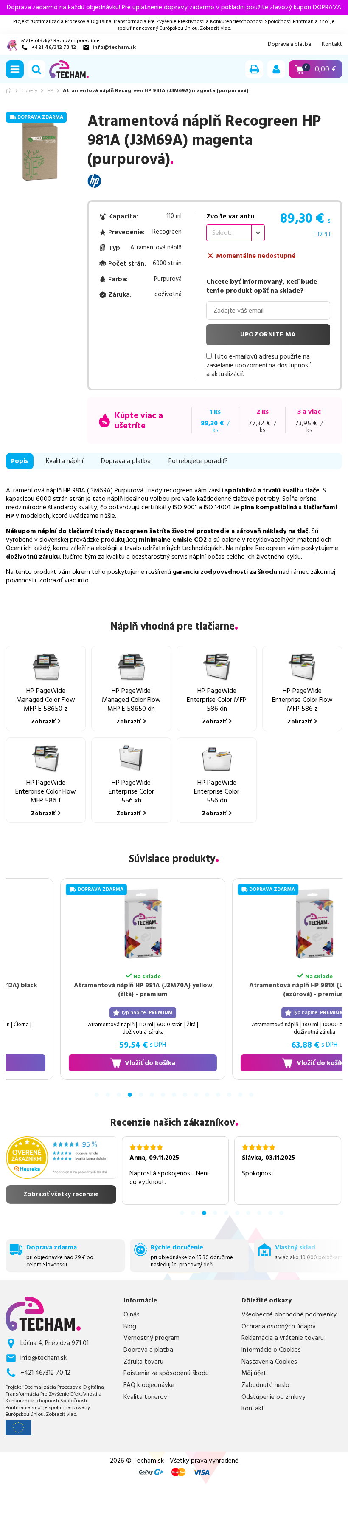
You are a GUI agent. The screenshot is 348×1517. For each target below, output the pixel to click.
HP (50, 90)
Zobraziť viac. (215, 28)
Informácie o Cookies (271, 1350)
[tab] (96, 1094)
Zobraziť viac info (64, 580)
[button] (15, 69)
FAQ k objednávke (148, 1385)
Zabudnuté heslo (265, 1385)
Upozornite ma (268, 334)
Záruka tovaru (143, 1362)
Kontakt (332, 44)
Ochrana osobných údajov (278, 1326)
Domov (9, 91)
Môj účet (254, 1373)
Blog (129, 1326)
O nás (131, 1315)
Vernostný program (151, 1338)
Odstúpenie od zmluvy (273, 1397)
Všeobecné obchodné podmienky (289, 1315)
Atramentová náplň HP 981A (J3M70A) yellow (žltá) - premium (120, 989)
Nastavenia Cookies (269, 1362)
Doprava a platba (289, 44)
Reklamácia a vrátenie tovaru (282, 1338)
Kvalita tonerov (145, 1397)
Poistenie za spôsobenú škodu (166, 1373)
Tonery (29, 90)
